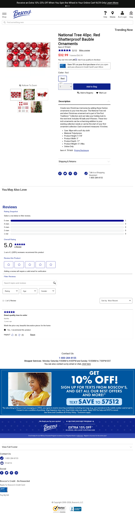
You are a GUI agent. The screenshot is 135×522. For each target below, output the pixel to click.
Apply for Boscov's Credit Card (12, 485)
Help (105, 17)
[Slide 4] (36, 107)
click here (86, 364)
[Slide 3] (23, 107)
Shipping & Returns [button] (67, 161)
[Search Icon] (4, 22)
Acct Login (122, 17)
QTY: (61, 83)
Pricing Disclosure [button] (81, 150)
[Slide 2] (42, 94)
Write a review (84, 50)
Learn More (112, 2)
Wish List (102, 93)
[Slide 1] (29, 94)
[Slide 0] (16, 95)
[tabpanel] (67, 2)
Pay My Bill (4, 495)
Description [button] (64, 101)
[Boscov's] (22, 14)
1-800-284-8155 (96, 178)
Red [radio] (62, 78)
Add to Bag (91, 86)
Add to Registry (86, 93)
